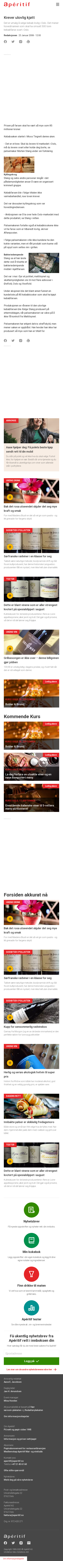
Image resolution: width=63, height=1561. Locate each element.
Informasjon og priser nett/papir (20, 1439)
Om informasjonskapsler (16, 1416)
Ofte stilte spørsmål (14, 1470)
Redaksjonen (10, 35)
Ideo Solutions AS (21, 1552)
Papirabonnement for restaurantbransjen (25, 1448)
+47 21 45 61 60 (19, 1464)
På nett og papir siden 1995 (17, 1429)
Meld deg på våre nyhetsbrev (18, 1480)
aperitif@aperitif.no (14, 1461)
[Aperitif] (17, 4)
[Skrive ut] (28, 41)
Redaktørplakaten (34, 1410)
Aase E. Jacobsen (13, 1382)
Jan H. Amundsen (12, 1391)
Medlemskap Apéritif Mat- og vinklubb (23, 1451)
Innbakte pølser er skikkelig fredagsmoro (29, 1122)
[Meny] (57, 4)
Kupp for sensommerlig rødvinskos (25, 1026)
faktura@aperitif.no (14, 1515)
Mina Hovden (10, 1401)
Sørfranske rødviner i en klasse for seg (28, 556)
